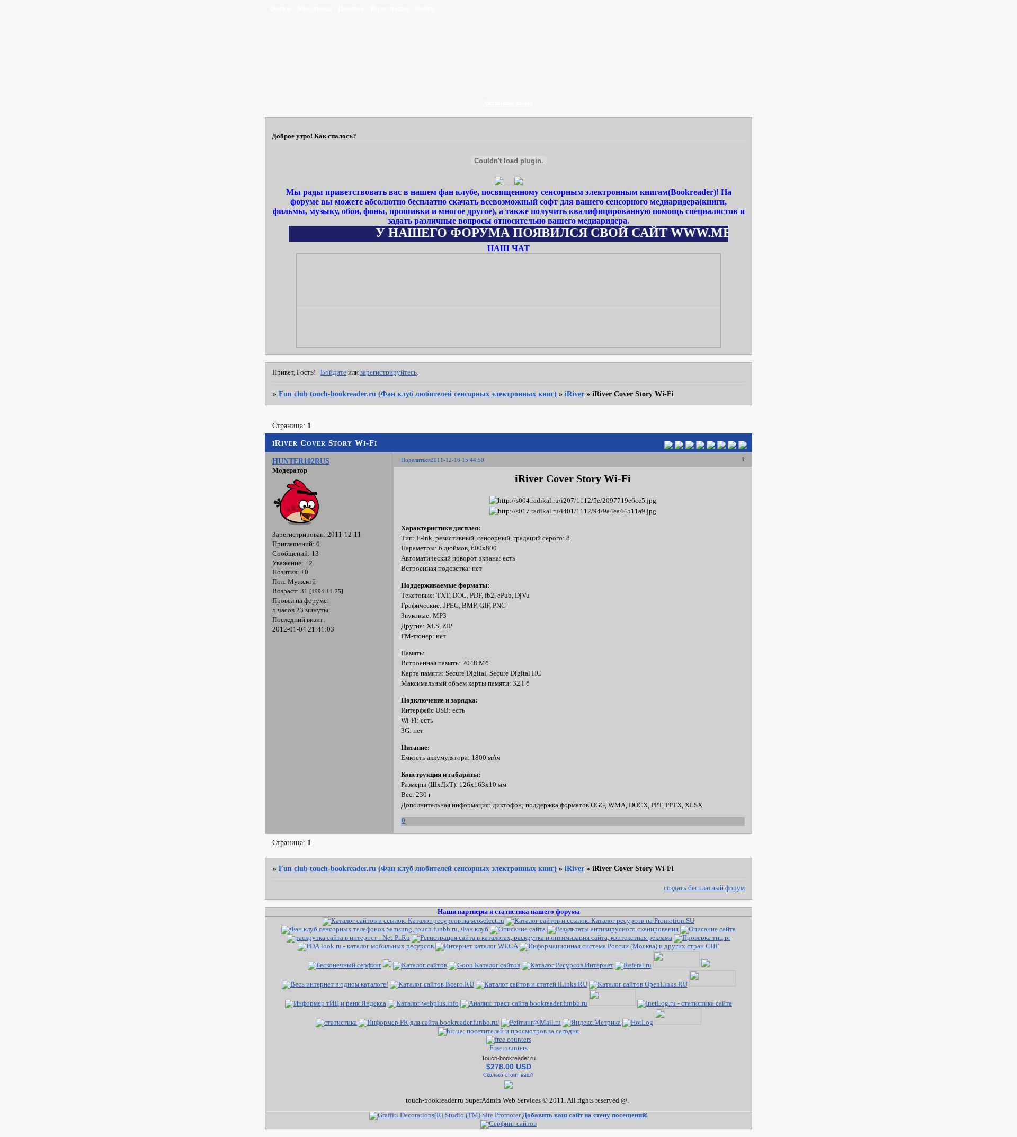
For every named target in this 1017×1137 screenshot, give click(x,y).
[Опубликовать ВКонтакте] (668, 446)
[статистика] (336, 1022)
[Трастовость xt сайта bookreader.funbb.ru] (523, 1003)
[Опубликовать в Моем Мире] (711, 446)
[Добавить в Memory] (742, 446)
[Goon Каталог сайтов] (484, 965)
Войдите (333, 372)
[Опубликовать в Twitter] (689, 446)
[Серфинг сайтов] (344, 965)
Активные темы (507, 103)
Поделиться (416, 460)
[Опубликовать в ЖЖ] (732, 446)
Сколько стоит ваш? (508, 1075)
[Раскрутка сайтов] (508, 1123)
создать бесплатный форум (704, 888)
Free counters (508, 1048)
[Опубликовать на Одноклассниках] (700, 446)
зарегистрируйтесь (388, 372)
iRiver (574, 393)
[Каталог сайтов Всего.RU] (432, 984)
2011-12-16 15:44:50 (457, 460)
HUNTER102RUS (300, 461)
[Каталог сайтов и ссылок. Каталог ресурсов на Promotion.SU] (600, 921)
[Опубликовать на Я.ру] (721, 446)
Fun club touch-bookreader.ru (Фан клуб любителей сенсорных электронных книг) (418, 393)
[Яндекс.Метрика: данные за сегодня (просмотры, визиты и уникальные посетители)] (592, 1023)
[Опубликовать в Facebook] (679, 446)
